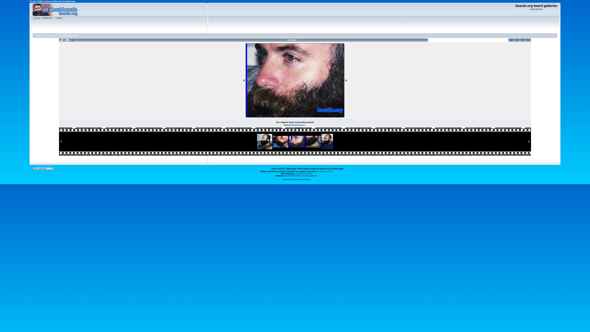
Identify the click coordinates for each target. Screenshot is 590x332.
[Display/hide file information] (67, 40)
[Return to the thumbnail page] (62, 40)
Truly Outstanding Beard (69, 36)
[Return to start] (511, 40)
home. (300, 176)
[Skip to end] (528, 40)
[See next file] (522, 40)
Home (38, 36)
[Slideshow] (73, 40)
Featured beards (50, 36)
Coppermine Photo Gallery (301, 179)
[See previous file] (517, 40)
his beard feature (296, 125)
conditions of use (324, 171)
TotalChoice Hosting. (304, 174)
